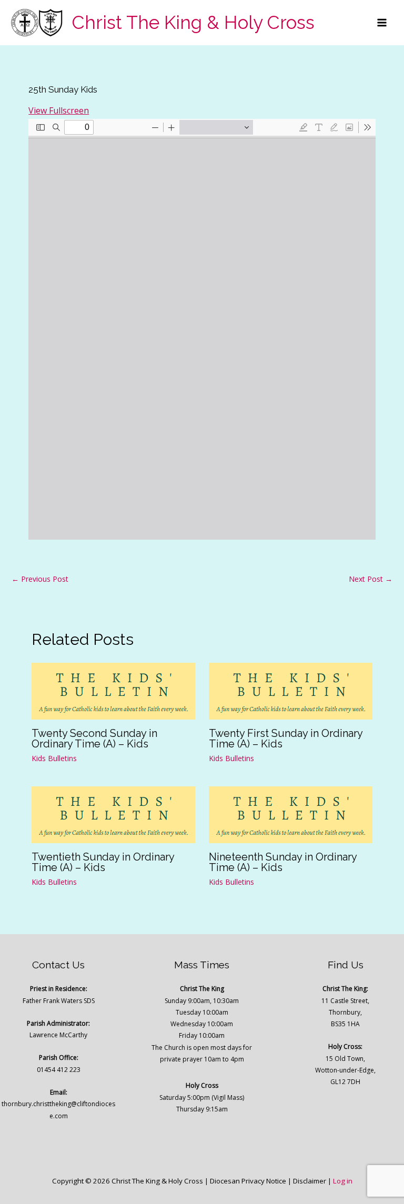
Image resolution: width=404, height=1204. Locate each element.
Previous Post (40, 579)
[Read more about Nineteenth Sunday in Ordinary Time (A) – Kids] (290, 813)
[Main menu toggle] (381, 22)
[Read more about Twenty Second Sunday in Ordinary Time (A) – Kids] (113, 690)
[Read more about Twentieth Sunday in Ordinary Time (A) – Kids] (113, 813)
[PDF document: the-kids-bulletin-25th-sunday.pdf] (202, 329)
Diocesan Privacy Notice (248, 1181)
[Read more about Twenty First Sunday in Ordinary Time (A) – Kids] (290, 690)
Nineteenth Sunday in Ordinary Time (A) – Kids (283, 862)
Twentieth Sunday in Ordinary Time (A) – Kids (103, 862)
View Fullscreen (58, 110)
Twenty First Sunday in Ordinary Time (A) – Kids (285, 738)
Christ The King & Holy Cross (193, 22)
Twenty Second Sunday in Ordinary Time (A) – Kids (94, 738)
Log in (342, 1181)
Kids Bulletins (54, 758)
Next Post (370, 579)
